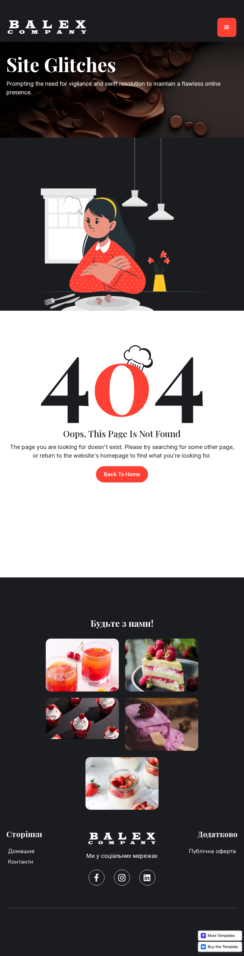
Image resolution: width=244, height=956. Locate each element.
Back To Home (122, 474)
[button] (226, 27)
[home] (47, 27)
